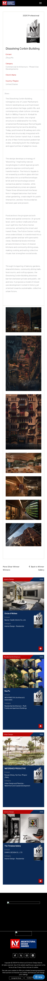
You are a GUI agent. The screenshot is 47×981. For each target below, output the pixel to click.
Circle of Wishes (10, 613)
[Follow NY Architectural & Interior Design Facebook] (15, 956)
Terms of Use (13, 967)
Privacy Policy (21, 967)
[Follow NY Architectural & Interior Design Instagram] (27, 956)
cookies (35, 967)
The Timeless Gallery (12, 846)
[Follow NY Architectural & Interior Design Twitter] (21, 956)
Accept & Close (16, 978)
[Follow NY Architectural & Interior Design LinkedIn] (33, 956)
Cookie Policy (31, 978)
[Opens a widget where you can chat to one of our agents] (39, 977)
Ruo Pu (7, 691)
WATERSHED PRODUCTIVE (15, 768)
